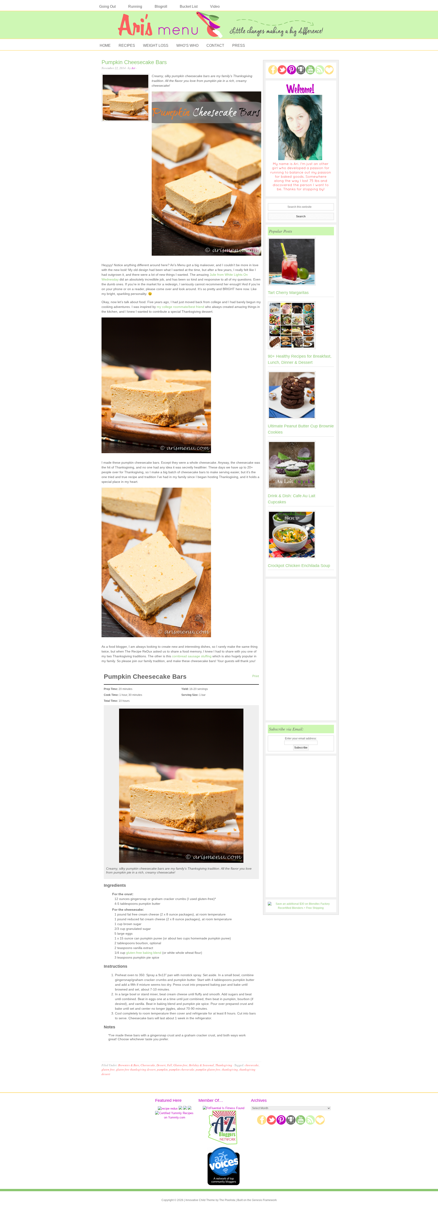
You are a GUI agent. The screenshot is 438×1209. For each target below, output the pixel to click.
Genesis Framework (264, 1200)
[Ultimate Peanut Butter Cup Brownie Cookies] (301, 396)
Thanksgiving (223, 1065)
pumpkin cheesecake (181, 1069)
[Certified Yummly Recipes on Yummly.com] (174, 1117)
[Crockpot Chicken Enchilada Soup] (301, 535)
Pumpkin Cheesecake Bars (134, 62)
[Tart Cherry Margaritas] (301, 262)
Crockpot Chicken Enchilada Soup (299, 565)
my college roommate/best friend (181, 307)
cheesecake (252, 1065)
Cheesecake (148, 1065)
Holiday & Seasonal (201, 1065)
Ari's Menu (219, 27)
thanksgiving (230, 1069)
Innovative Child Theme (200, 1200)
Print (255, 676)
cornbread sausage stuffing (191, 656)
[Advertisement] (301, 649)
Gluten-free (180, 1065)
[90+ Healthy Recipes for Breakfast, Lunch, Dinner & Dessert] (301, 326)
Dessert (161, 1065)
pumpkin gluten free (208, 1069)
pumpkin (162, 1069)
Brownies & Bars (128, 1065)
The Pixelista (227, 1200)
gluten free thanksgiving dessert (136, 1069)
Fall (169, 1065)
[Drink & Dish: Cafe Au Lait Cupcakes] (301, 466)
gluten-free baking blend (143, 952)
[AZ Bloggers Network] (223, 1143)
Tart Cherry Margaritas (288, 292)
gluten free (108, 1069)
